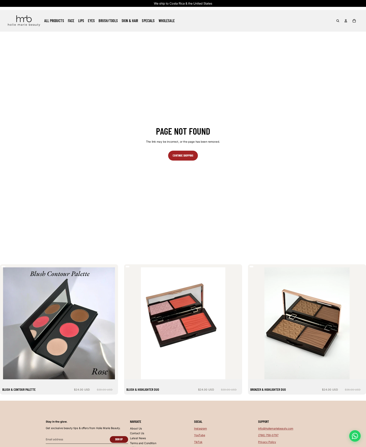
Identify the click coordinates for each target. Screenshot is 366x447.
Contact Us (137, 433)
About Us (136, 428)
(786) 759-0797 (268, 435)
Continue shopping (183, 155)
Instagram (200, 428)
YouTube (199, 435)
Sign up (119, 439)
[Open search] (338, 21)
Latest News (138, 438)
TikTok (198, 442)
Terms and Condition (143, 443)
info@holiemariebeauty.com (275, 428)
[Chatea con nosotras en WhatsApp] (355, 436)
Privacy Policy (267, 442)
